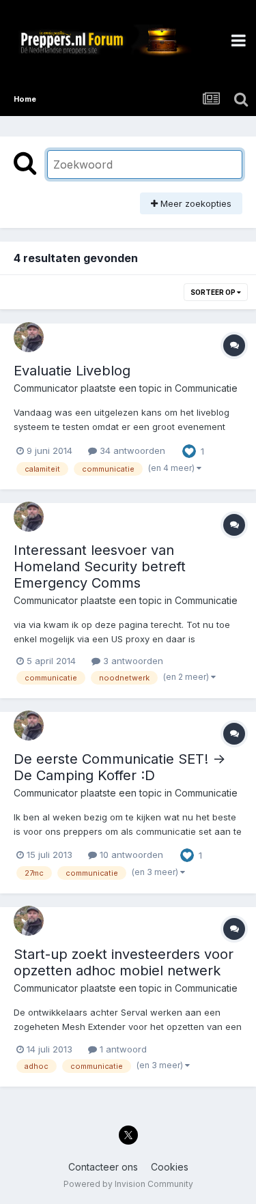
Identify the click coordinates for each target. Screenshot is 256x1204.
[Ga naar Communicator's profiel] (29, 337)
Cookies (169, 1167)
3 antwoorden (131, 660)
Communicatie (206, 388)
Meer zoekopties (194, 203)
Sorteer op (213, 292)
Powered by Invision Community (128, 1184)
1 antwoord (122, 1049)
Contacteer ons (103, 1167)
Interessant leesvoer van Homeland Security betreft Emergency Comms (100, 566)
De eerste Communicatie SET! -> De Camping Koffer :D (119, 767)
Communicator (46, 388)
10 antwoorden (130, 854)
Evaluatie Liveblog (72, 370)
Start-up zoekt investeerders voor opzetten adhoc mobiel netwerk (123, 962)
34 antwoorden (131, 450)
